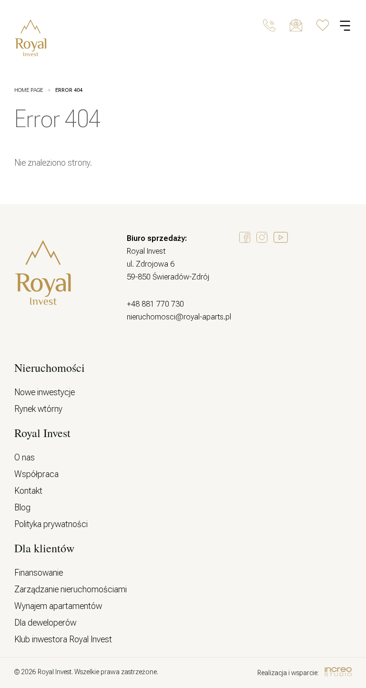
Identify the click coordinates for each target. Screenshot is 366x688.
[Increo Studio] (338, 672)
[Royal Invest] (42, 303)
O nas (24, 457)
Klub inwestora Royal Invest (63, 639)
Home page (28, 90)
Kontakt (28, 491)
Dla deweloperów (45, 623)
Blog (22, 507)
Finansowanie (38, 573)
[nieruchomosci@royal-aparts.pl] (296, 25)
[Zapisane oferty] (322, 25)
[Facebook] (244, 238)
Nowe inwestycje (44, 392)
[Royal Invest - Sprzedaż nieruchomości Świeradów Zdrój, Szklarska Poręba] (51, 38)
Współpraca (36, 474)
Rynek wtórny (38, 409)
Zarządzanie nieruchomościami (70, 589)
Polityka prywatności (51, 524)
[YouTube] (281, 238)
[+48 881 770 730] (269, 25)
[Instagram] (261, 238)
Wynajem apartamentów (58, 606)
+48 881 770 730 (155, 304)
